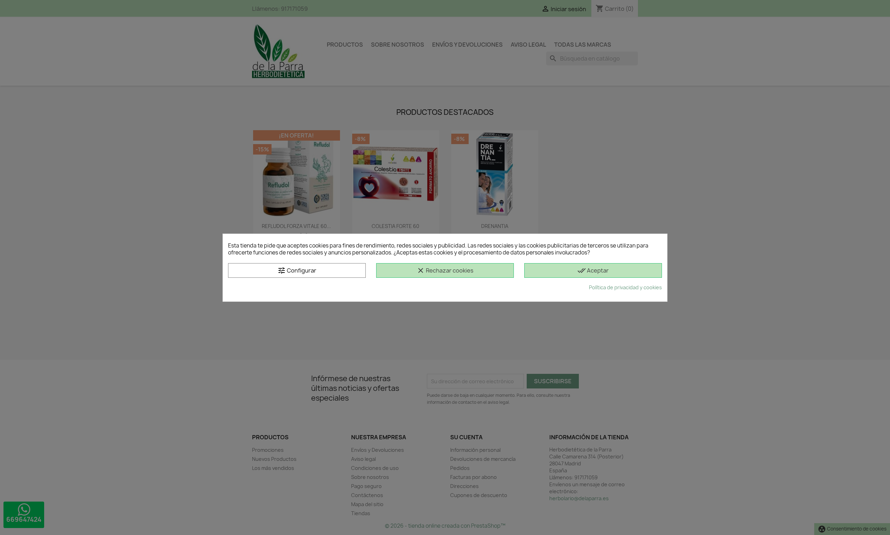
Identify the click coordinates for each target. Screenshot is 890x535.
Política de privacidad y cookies (625, 287)
